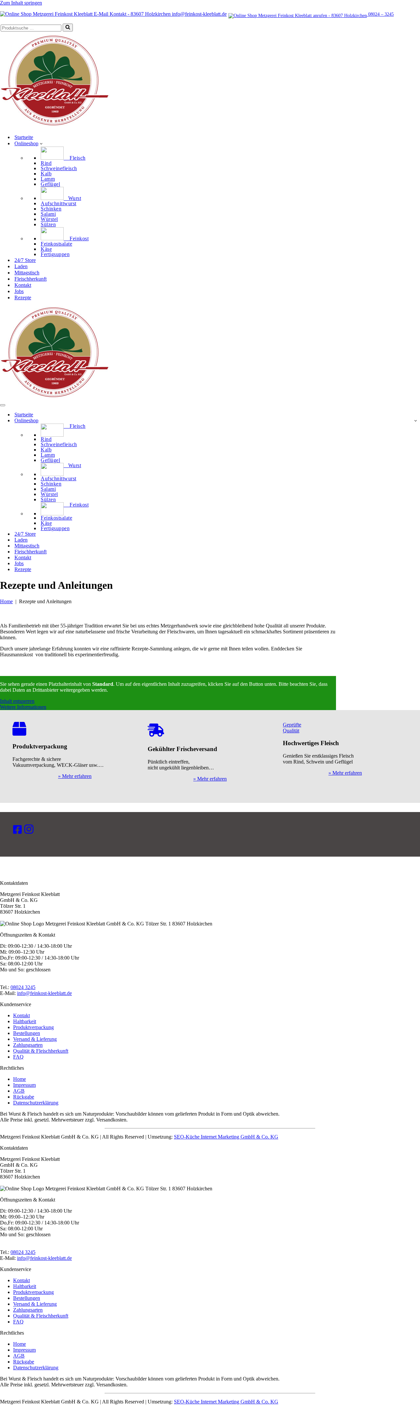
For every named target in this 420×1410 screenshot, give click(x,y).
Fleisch (75, 158)
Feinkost (76, 238)
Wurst (72, 198)
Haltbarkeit (24, 1021)
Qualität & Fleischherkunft (40, 1051)
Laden (21, 266)
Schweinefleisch (59, 168)
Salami (48, 214)
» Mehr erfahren (75, 776)
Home (6, 601)
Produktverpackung (33, 1027)
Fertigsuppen (55, 254)
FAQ (18, 1057)
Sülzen (48, 224)
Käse (46, 249)
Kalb (46, 173)
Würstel (49, 219)
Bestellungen (26, 1033)
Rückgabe (23, 1097)
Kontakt (22, 285)
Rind (46, 163)
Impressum (24, 1085)
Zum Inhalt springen (21, 3)
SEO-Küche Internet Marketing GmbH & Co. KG (226, 1137)
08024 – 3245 (380, 14)
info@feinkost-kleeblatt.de (199, 14)
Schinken (51, 208)
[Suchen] (68, 27)
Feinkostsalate (56, 244)
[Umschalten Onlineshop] (415, 420)
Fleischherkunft (30, 279)
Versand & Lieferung (35, 1039)
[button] (41, 143)
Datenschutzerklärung (35, 1102)
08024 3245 (22, 987)
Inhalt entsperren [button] (17, 701)
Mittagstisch (26, 272)
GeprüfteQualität (292, 727)
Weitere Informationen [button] (23, 707)
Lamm (48, 179)
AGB (19, 1091)
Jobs (19, 291)
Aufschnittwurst (58, 203)
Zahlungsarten (28, 1045)
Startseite (23, 137)
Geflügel (50, 184)
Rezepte (22, 297)
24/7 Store (25, 260)
